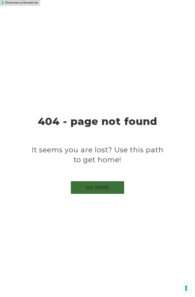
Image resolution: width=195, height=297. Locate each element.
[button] (97, 187)
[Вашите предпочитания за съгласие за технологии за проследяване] (186, 288)
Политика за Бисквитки (21, 2)
